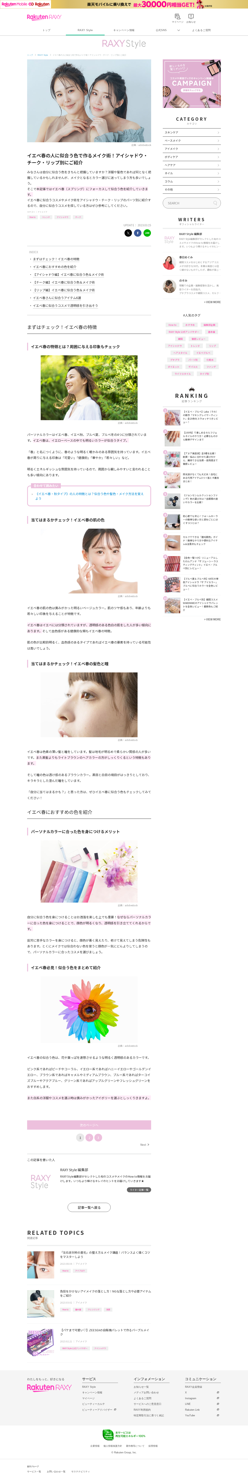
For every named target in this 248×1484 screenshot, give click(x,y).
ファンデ (211, 366)
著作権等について (135, 1446)
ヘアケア (170, 165)
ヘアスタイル (180, 352)
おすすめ (190, 324)
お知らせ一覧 (141, 1386)
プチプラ (174, 359)
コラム (169, 181)
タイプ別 (204, 373)
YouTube (190, 1415)
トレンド (46, 217)
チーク (78, 217)
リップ (212, 345)
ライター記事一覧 (139, 1189)
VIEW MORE (212, 302)
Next (144, 1145)
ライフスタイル (183, 373)
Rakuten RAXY (44, 17)
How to (32, 217)
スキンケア (171, 132)
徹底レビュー (199, 338)
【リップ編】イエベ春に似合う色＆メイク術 (64, 290)
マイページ (88, 1398)
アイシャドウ (62, 217)
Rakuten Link (192, 1409)
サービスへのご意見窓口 (147, 1403)
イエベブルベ (203, 352)
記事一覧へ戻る (89, 1207)
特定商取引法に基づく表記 (149, 1415)
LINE (188, 1403)
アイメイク (42, 211)
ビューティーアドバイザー (97, 1409)
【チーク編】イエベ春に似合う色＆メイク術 (64, 282)
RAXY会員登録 (193, 1386)
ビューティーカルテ (93, 1403)
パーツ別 (193, 359)
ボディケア (171, 157)
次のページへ (89, 1125)
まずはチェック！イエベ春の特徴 (56, 259)
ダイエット (173, 366)
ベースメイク (173, 140)
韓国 (180, 338)
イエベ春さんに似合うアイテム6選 (57, 297)
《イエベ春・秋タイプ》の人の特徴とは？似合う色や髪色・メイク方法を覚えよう (89, 496)
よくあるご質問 (201, 30)
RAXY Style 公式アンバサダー (75, 1348)
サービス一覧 (34, 1471)
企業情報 (95, 1446)
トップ (46, 30)
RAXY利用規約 (142, 1409)
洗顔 (108, 1309)
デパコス (193, 366)
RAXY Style (85, 30)
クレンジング (93, 1309)
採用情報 (153, 1446)
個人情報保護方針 (112, 1446)
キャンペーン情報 (124, 30)
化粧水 (210, 359)
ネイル (169, 173)
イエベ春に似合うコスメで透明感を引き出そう (65, 305)
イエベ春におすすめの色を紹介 (54, 266)
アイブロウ (80, 1270)
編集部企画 (209, 324)
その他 (169, 189)
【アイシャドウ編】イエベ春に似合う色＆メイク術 (68, 274)
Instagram (190, 1398)
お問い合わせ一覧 (56, 1471)
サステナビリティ (80, 1471)
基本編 (78, 1309)
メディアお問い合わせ (146, 1392)
